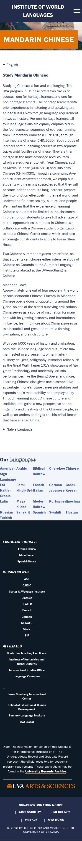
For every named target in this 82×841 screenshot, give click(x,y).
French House (27, 549)
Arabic (21, 468)
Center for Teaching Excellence (27, 653)
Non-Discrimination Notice (41, 805)
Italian (38, 490)
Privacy (31, 819)
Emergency (60, 812)
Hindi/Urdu (25, 490)
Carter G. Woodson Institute (27, 591)
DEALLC (27, 604)
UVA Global (27, 722)
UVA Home (56, 819)
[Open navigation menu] (76, 11)
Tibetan (72, 512)
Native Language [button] (19, 429)
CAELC (27, 585)
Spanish (39, 512)
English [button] (12, 64)
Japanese (57, 490)
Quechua (73, 501)
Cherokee (57, 468)
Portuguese (58, 501)
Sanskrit (23, 512)
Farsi (20, 484)
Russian (6, 512)
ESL (3, 484)
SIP (27, 635)
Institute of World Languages (38, 10)
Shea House (26, 555)
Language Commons (27, 676)
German (55, 484)
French (38, 484)
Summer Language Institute (27, 715)
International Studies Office (27, 670)
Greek (70, 484)
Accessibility (30, 812)
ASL (26, 579)
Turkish (6, 517)
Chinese (72, 468)
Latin (4, 501)
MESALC (26, 623)
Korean (71, 490)
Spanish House (26, 561)
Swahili (55, 512)
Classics (27, 598)
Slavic (27, 629)
